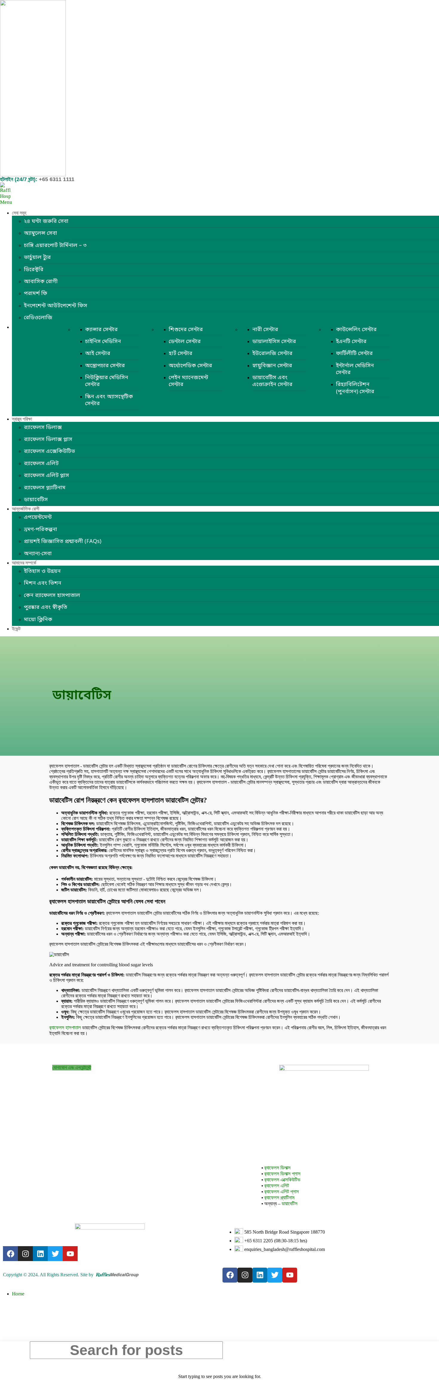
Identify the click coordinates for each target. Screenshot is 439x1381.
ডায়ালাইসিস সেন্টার (274, 341)
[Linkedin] (40, 1253)
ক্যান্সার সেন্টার (101, 329)
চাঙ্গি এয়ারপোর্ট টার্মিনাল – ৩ (55, 245)
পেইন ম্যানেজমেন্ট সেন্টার (188, 381)
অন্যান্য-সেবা (38, 553)
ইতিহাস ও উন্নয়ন (42, 571)
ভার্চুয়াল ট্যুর (37, 257)
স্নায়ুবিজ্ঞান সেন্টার (272, 365)
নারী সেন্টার (265, 329)
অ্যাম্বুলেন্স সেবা (40, 233)
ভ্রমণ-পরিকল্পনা (40, 529)
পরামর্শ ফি (35, 293)
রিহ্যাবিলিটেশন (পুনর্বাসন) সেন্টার (355, 388)
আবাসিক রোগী (41, 281)
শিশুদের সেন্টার (186, 329)
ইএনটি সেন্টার (351, 341)
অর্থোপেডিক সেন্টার (190, 365)
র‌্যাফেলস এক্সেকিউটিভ (49, 451)
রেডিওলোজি (38, 317)
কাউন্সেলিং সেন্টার (356, 329)
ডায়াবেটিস (36, 499)
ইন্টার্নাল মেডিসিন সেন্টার (355, 369)
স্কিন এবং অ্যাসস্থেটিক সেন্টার (109, 400)
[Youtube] (70, 1253)
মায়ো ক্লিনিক (38, 619)
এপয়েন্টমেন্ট (38, 517)
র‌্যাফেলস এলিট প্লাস (46, 475)
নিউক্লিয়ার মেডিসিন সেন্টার (106, 381)
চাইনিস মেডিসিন (103, 341)
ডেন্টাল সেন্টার (185, 341)
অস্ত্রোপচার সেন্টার (105, 365)
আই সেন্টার (97, 353)
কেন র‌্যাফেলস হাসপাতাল (52, 595)
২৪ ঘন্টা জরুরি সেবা (46, 221)
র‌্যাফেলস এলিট (41, 463)
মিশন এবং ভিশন (42, 583)
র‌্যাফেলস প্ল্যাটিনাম (44, 487)
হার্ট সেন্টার (180, 353)
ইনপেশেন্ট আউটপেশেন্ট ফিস (55, 305)
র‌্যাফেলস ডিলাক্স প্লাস (48, 439)
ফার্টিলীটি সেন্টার (354, 353)
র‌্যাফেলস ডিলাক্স (43, 427)
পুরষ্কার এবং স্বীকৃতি (45, 607)
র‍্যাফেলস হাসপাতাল (65, 1027)
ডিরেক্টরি (33, 269)
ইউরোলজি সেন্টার (272, 353)
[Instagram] (25, 1253)
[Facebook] (10, 1253)
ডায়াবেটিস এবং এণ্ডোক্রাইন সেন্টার (272, 381)
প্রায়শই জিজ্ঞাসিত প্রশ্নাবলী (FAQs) (62, 541)
